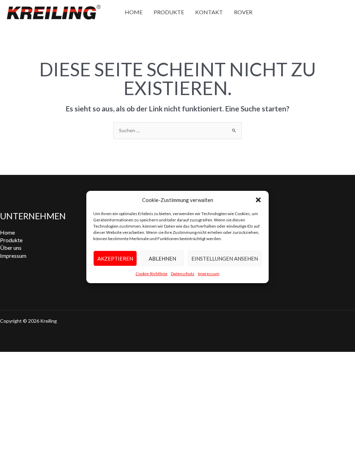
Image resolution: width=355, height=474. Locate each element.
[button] (258, 199)
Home (133, 12)
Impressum (208, 274)
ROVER (243, 12)
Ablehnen (162, 258)
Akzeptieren (115, 258)
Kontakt (209, 12)
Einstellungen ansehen (224, 258)
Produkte (169, 12)
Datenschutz (182, 274)
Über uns (10, 247)
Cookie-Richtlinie (151, 274)
